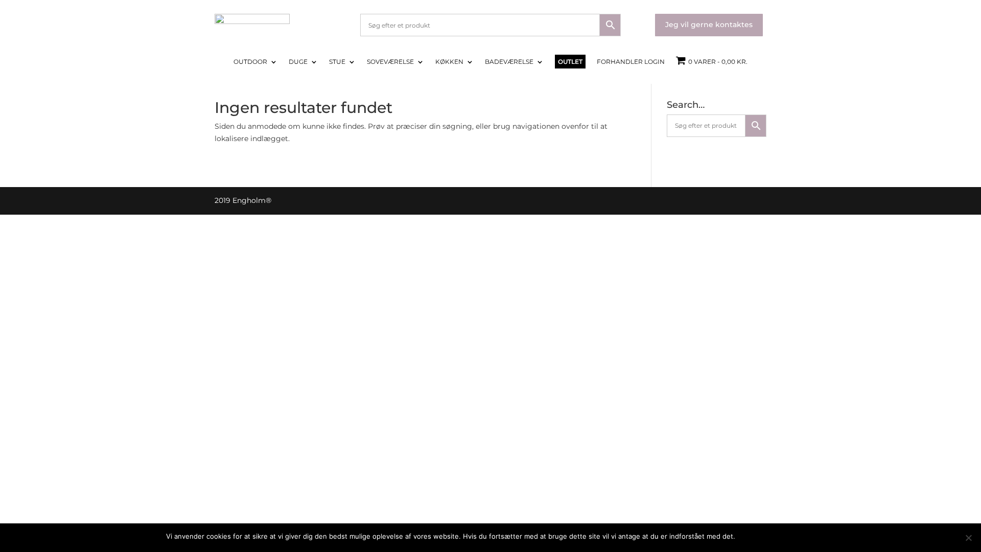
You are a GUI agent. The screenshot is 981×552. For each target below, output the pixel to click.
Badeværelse (509, 61)
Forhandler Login (631, 61)
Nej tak (804, 536)
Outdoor (250, 61)
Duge (298, 61)
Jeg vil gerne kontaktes (709, 24)
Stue (337, 61)
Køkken (449, 61)
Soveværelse (390, 61)
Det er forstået (764, 536)
